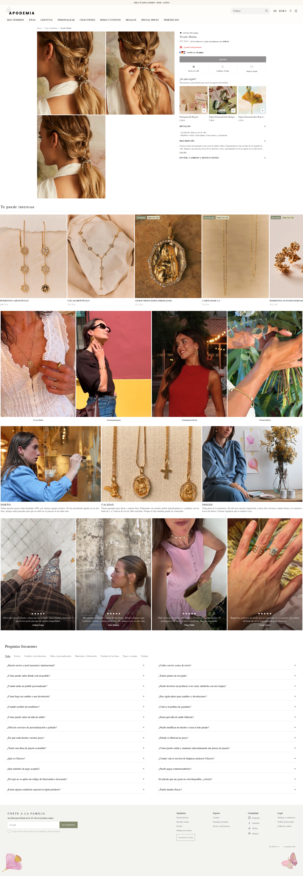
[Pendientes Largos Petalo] (33, 256)
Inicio (39, 28)
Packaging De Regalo (189, 116)
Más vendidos (15, 19)
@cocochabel (38, 420)
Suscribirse (68, 824)
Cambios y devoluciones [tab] (35, 656)
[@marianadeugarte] (113, 364)
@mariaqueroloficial (189, 420)
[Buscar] (266, 11)
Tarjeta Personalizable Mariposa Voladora (223, 116)
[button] (71, 73)
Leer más (183, 152)
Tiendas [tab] (144, 656)
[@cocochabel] (38, 364)
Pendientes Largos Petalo (14, 300)
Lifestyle (47, 19)
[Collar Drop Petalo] (100, 256)
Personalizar (66, 19)
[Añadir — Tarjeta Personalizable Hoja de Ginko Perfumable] (262, 110)
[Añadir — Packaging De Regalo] (204, 110)
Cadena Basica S (211, 300)
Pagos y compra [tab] (130, 656)
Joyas (32, 19)
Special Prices (150, 19)
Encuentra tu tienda (185, 837)
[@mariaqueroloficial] (189, 364)
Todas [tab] (7, 656)
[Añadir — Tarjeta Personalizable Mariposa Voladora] (233, 110)
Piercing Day (171, 19)
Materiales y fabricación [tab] (86, 656)
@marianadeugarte (114, 420)
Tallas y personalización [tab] (60, 656)
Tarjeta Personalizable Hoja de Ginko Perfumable (252, 116)
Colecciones (87, 19)
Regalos (131, 19)
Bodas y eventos (110, 19)
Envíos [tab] (17, 656)
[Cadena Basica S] (235, 256)
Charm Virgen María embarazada (153, 300)
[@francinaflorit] (264, 364)
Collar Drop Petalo (78, 300)
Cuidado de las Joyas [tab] (110, 656)
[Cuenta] (290, 11)
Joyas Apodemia (51, 28)
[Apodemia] (20, 10)
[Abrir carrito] (296, 11)
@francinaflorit (265, 420)
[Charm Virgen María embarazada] (168, 256)
